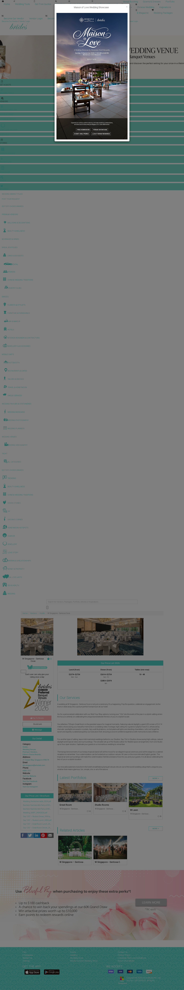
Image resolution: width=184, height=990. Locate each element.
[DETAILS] (75, 792)
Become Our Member (58, 18)
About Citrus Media (126, 961)
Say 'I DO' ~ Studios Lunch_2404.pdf (37, 820)
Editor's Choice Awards (32, 754)
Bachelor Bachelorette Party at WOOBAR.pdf (40, 805)
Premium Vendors (30, 752)
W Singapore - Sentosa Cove (71, 809)
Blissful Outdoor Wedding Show (84, 961)
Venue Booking (130, 1)
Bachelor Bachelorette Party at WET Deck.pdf (40, 809)
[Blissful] (32, 972)
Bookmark (37, 724)
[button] (2, 57)
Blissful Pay (27, 958)
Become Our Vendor (14, 18)
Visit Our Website (29, 776)
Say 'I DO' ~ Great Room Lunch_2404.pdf (39, 824)
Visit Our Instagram (30, 787)
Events (73, 952)
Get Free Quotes (43, 4)
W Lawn (134, 810)
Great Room (65, 805)
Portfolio (170, 1)
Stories (127, 7)
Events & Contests (79, 4)
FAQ (24, 952)
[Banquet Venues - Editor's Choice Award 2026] (37, 696)
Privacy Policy (124, 955)
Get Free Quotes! (101, 21)
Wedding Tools (22, 4)
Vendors (60, 4)
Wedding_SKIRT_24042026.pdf (35, 813)
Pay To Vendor (38, 718)
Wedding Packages (163, 13)
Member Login (81, 18)
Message (38, 730)
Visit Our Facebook (30, 781)
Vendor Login (36, 18)
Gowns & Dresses (152, 1)
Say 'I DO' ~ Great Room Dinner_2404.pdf (39, 828)
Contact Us (122, 952)
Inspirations (165, 7)
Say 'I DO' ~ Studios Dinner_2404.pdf (37, 816)
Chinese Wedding (145, 7)
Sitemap (26, 961)
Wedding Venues (29, 749)
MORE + (156, 778)
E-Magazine (143, 13)
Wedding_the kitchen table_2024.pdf (37, 801)
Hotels (42, 613)
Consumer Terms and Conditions (132, 958)
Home (7, 4)
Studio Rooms (102, 805)
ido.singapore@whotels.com (34, 765)
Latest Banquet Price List (105, 4)
